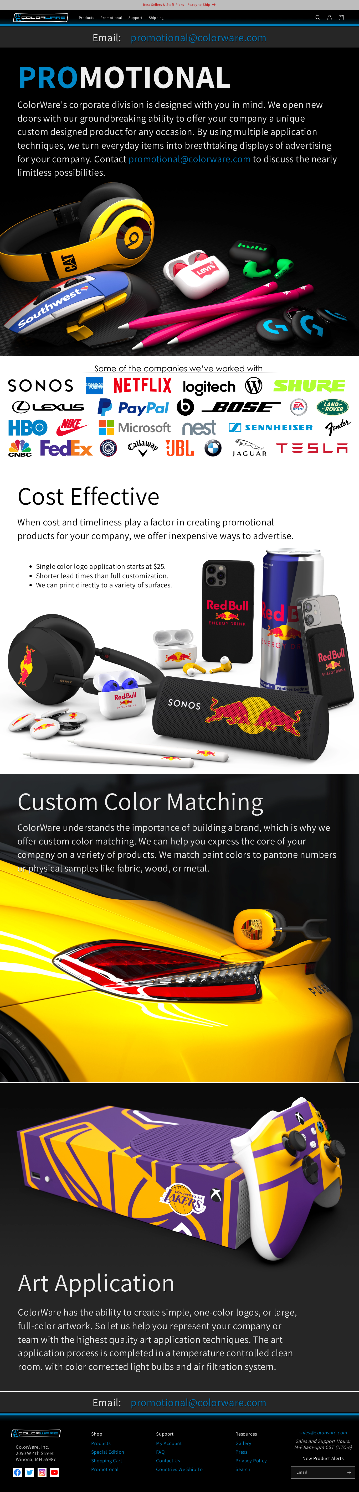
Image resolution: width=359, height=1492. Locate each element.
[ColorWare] (35, 1435)
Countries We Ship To (179, 1469)
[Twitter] (29, 1475)
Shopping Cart (106, 1460)
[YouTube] (54, 1475)
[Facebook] (17, 1475)
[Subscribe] (349, 1472)
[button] (318, 17)
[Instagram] (42, 1475)
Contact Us (168, 1460)
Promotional (105, 1469)
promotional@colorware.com (198, 37)
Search (242, 1469)
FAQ (160, 1452)
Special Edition (107, 1452)
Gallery (243, 1443)
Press (241, 1452)
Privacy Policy (251, 1460)
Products (101, 1443)
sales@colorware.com (323, 1433)
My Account (169, 1443)
